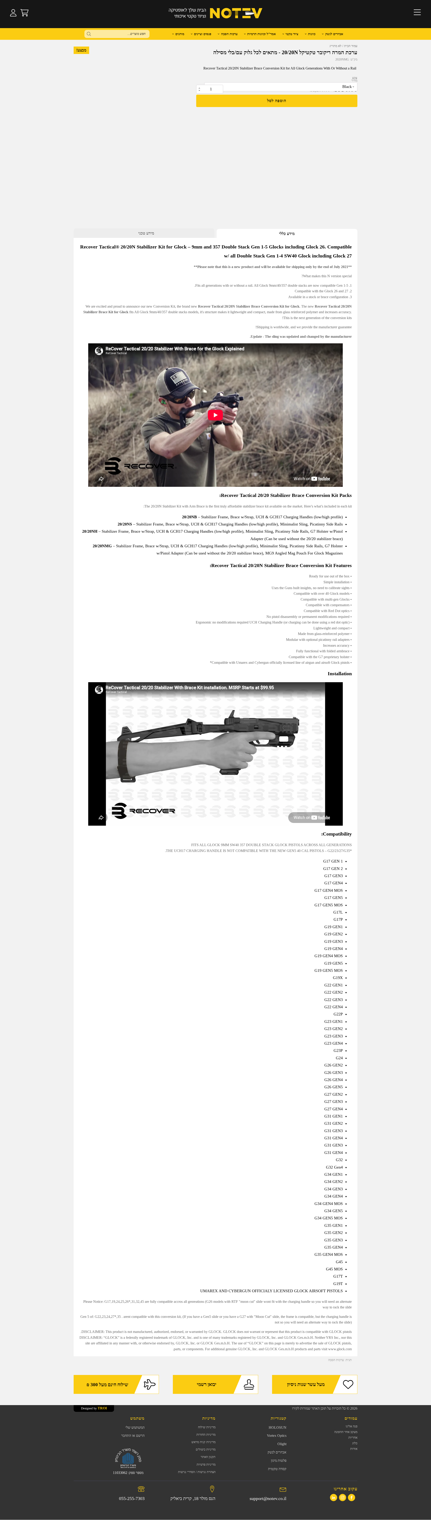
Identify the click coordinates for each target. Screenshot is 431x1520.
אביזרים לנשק (334, 34)
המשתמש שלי (135, 1427)
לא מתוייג (335, 46)
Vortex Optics (276, 1435)
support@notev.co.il (268, 1498)
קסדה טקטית (277, 1469)
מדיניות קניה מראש (203, 1442)
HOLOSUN (277, 1427)
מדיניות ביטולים (206, 1449)
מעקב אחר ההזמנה (345, 1432)
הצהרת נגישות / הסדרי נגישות (197, 1472)
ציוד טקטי (292, 34)
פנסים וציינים (202, 34)
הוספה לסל (276, 100)
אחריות (352, 1437)
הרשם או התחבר (133, 1435)
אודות (353, 1449)
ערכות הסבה (336, 1360)
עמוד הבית (350, 46)
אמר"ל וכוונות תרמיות (261, 34)
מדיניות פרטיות (206, 1464)
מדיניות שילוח (207, 1427)
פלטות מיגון (278, 1460)
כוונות (311, 34)
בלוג (354, 1443)
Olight (281, 1444)
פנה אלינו (351, 1426)
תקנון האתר (208, 1457)
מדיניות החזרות (206, 1434)
